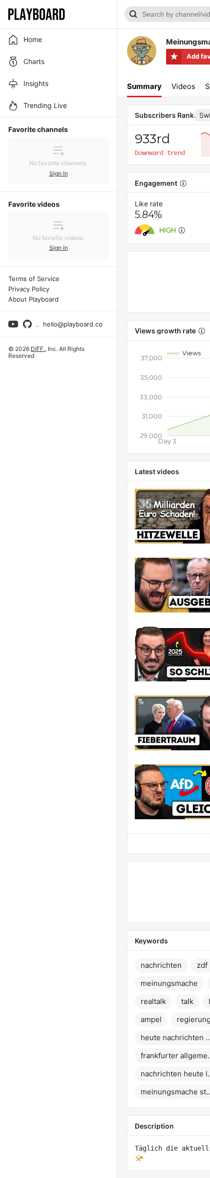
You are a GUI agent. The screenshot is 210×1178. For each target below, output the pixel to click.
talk (187, 1001)
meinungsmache (169, 983)
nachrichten (161, 965)
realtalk (153, 1001)
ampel (151, 1019)
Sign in (58, 173)
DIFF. (38, 348)
